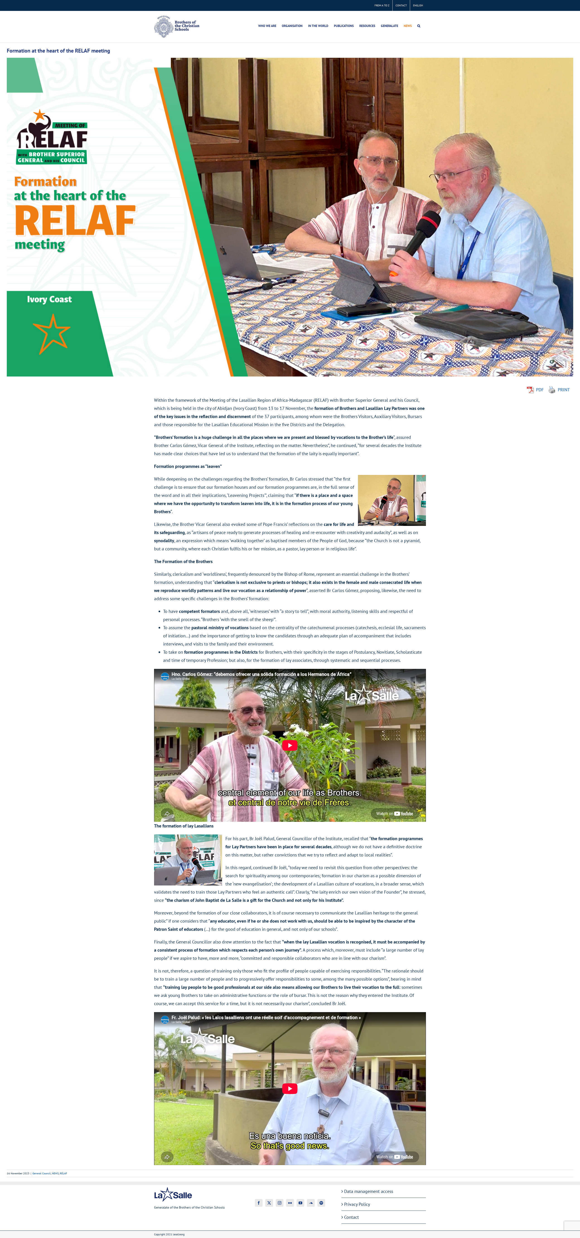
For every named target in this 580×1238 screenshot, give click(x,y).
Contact (351, 1217)
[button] (418, 26)
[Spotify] (321, 1203)
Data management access (368, 1191)
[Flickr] (290, 1203)
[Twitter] (269, 1203)
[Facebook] (259, 1203)
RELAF (63, 1173)
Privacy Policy (357, 1204)
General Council (41, 1173)
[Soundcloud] (311, 1203)
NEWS (55, 1173)
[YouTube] (300, 1203)
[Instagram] (279, 1203)
